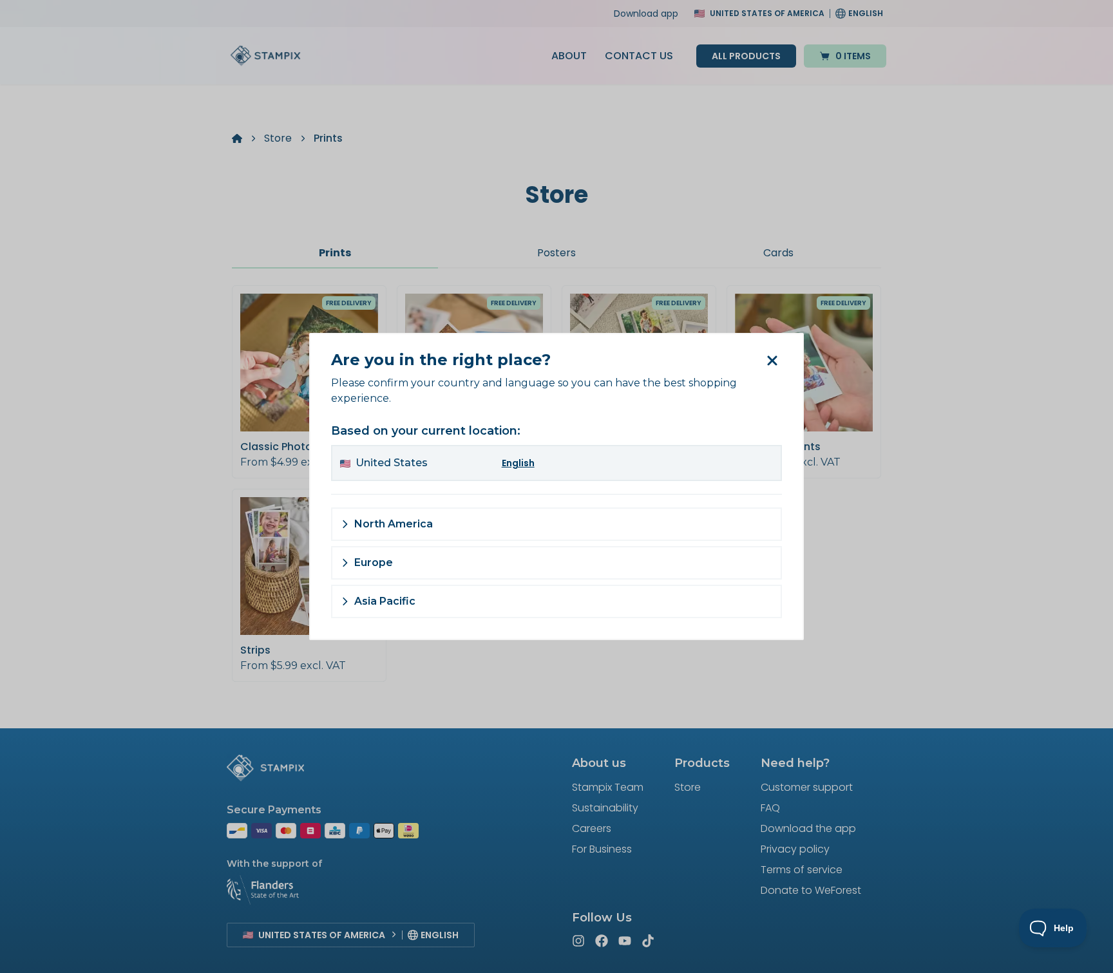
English (518, 463)
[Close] (771, 361)
